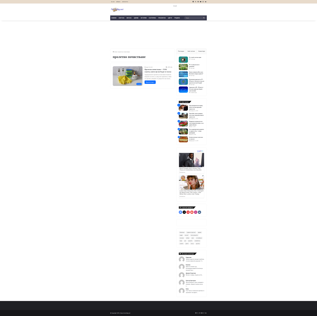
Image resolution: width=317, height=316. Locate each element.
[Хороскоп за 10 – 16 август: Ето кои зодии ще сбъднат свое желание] (183, 89)
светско (121, 18)
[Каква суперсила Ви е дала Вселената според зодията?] (183, 74)
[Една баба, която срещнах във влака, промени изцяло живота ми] (183, 116)
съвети (181, 243)
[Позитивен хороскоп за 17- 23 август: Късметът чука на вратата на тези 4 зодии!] (183, 82)
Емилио (188, 264)
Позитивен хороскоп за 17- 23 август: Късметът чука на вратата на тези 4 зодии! (196, 81)
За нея (112, 1)
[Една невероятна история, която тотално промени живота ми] (183, 108)
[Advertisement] (158, 34)
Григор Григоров (191, 280)
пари (181, 240)
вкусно (129, 18)
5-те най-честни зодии (195, 57)
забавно (118, 1)
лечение (182, 238)
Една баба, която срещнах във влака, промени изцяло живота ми (196, 115)
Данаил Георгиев (191, 273)
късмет (186, 235)
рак (185, 240)
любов (187, 238)
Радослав (188, 257)
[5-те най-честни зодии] (183, 60)
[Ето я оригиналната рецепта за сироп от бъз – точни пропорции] (183, 131)
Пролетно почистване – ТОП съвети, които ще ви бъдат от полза (158, 70)
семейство (197, 240)
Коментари (201, 51)
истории (144, 18)
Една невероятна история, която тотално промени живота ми (196, 107)
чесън (192, 243)
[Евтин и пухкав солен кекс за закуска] (183, 139)
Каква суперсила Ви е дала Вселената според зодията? (196, 73)
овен (193, 238)
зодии (181, 235)
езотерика (152, 18)
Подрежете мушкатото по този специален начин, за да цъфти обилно (196, 123)
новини (113, 18)
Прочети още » (150, 82)
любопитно (125, 1)
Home (115, 51)
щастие (198, 243)
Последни (181, 51)
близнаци (182, 232)
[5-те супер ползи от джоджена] (183, 67)
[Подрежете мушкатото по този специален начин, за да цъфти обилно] (183, 124)
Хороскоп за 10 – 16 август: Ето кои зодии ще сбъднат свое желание (196, 89)
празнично (162, 18)
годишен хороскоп (191, 232)
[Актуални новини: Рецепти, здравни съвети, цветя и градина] (117, 9)
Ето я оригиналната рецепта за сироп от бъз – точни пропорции (196, 131)
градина (177, 18)
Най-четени (191, 51)
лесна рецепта (194, 235)
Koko (187, 289)
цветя (170, 18)
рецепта (190, 240)
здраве (136, 18)
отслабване (199, 238)
